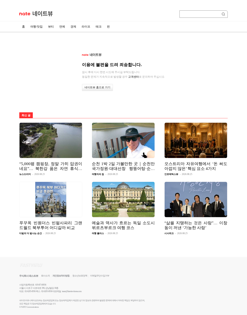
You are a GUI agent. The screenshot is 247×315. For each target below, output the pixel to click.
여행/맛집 (36, 26)
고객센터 (133, 76)
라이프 (86, 26)
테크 (99, 26)
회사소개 (45, 275)
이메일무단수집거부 (99, 275)
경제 (73, 26)
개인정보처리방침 (60, 275)
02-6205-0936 (30, 291)
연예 (62, 26)
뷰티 (51, 26)
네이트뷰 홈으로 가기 (97, 87)
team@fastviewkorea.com (71, 291)
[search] (224, 14)
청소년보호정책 (79, 275)
